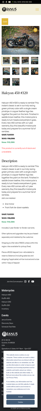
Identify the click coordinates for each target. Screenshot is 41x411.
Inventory (5, 309)
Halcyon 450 (6, 295)
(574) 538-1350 (27, 2)
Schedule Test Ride (9, 327)
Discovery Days (7, 323)
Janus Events (6, 319)
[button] (35, 30)
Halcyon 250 (6, 302)
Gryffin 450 (6, 298)
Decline (20, 402)
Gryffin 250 (6, 305)
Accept (20, 397)
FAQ (3, 395)
